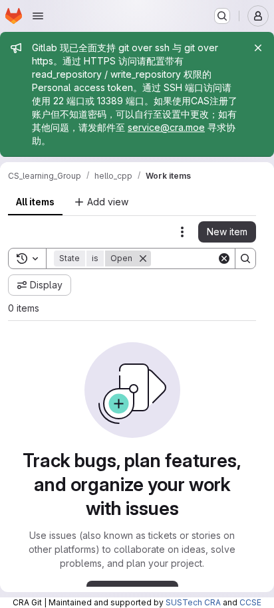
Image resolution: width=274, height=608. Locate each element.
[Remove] (143, 258)
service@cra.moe (166, 127)
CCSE (250, 602)
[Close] (258, 48)
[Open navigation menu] (38, 16)
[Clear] (224, 258)
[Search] (245, 258)
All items (35, 201)
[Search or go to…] (222, 16)
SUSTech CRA (193, 602)
